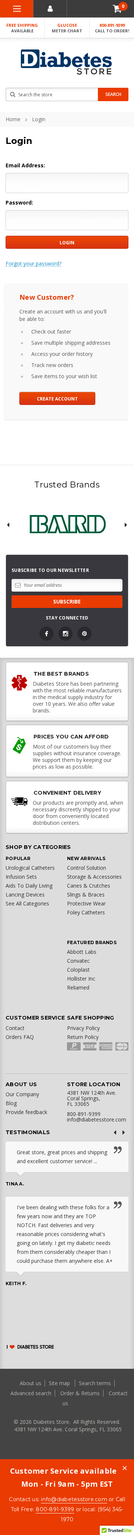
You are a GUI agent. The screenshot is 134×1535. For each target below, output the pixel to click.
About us (31, 1383)
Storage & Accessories (94, 876)
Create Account (57, 399)
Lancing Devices (25, 894)
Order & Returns (80, 1393)
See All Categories (27, 903)
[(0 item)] (117, 8)
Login (38, 119)
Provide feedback (26, 1112)
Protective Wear (86, 903)
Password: (19, 202)
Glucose (67, 27)
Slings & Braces (86, 894)
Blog (11, 1103)
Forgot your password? (33, 264)
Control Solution (86, 867)
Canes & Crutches (88, 885)
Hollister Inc (81, 978)
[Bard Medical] (67, 524)
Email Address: (25, 165)
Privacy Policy (83, 1028)
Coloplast (78, 969)
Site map (60, 1383)
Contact (15, 1028)
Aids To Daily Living (29, 885)
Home (13, 119)
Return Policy (83, 1036)
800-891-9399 (112, 27)
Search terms (95, 1383)
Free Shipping (22, 27)
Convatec (78, 960)
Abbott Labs (81, 951)
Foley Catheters (86, 912)
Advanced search (30, 1393)
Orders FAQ (20, 1036)
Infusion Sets (21, 876)
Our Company (22, 1094)
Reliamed (78, 987)
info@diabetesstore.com (74, 1499)
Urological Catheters (30, 867)
